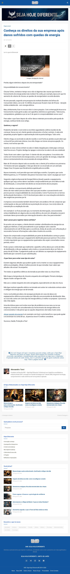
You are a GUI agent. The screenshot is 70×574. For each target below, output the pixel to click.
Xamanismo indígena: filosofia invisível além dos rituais (56, 404)
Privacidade (45, 570)
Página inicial (7, 26)
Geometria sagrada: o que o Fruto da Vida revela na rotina (30, 509)
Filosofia (30, 527)
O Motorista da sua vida (10, 452)
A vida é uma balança (9, 447)
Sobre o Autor (28, 570)
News (13, 570)
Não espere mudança (9, 449)
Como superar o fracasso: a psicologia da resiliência (29, 494)
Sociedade (7, 530)
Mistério (42, 527)
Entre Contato (54, 570)
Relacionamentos (58, 527)
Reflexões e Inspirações (10, 457)
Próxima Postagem (62, 415)
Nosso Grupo (36, 570)
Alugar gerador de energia (13, 314)
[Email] (9, 46)
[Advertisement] (37, 335)
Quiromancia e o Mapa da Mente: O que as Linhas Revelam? (30, 502)
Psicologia (49, 527)
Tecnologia (15, 530)
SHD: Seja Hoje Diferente (31, 567)
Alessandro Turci (17, 369)
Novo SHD (19, 570)
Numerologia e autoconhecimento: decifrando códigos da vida (13, 404)
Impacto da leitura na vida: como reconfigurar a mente (33, 404)
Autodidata (7, 527)
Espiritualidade (22, 527)
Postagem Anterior (8, 415)
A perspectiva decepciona (11, 444)
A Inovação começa (9, 441)
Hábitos (36, 527)
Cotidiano (14, 527)
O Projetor (6, 455)
